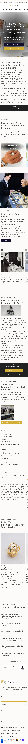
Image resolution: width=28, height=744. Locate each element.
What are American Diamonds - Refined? (11, 624)
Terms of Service (6, 730)
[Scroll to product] (2, 250)
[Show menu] (1, 5)
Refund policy (16, 730)
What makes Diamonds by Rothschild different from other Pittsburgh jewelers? (11, 616)
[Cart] (26, 5)
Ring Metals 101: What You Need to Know (11, 569)
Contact (4, 704)
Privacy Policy (5, 733)
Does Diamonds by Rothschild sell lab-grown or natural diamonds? (12, 632)
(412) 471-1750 (5, 442)
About (3, 722)
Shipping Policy (15, 733)
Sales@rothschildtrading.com (10, 444)
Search (23, 727)
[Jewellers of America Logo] (15, 667)
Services (4, 716)
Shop (3, 710)
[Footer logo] (9, 682)
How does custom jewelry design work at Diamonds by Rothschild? (12, 639)
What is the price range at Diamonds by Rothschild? (13, 654)
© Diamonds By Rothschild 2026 (10, 727)
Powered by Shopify (7, 736)
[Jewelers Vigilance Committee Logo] (7, 667)
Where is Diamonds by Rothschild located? (12, 647)
